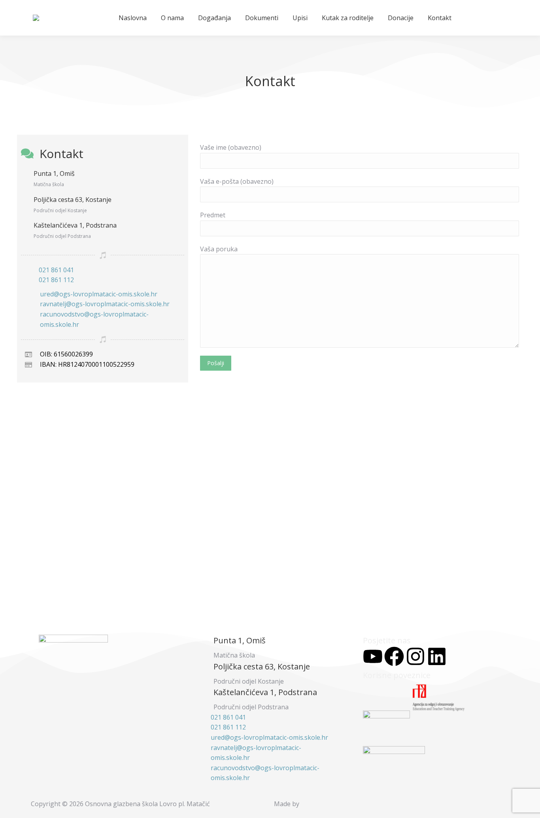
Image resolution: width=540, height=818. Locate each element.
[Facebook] (394, 656)
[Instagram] (415, 656)
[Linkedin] (437, 656)
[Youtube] (373, 656)
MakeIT (319, 803)
